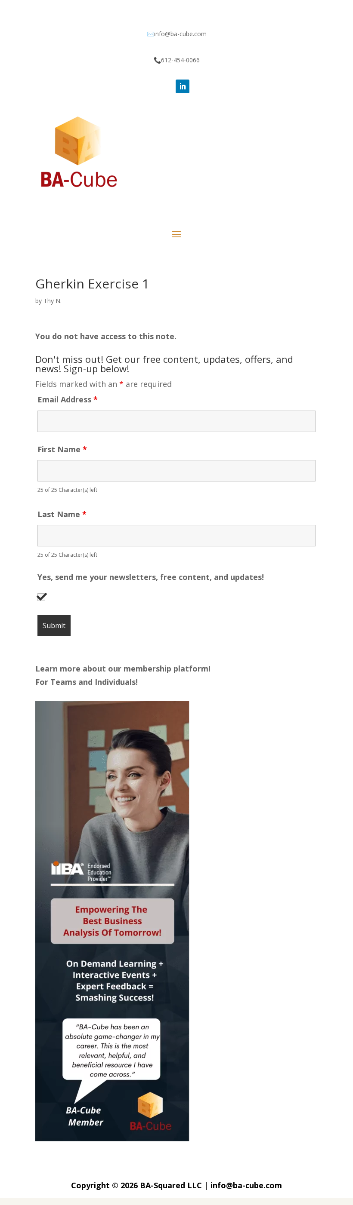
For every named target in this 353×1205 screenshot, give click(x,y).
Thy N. (52, 301)
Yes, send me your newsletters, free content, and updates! (150, 577)
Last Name (62, 514)
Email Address (67, 399)
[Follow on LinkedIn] (182, 86)
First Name (62, 449)
